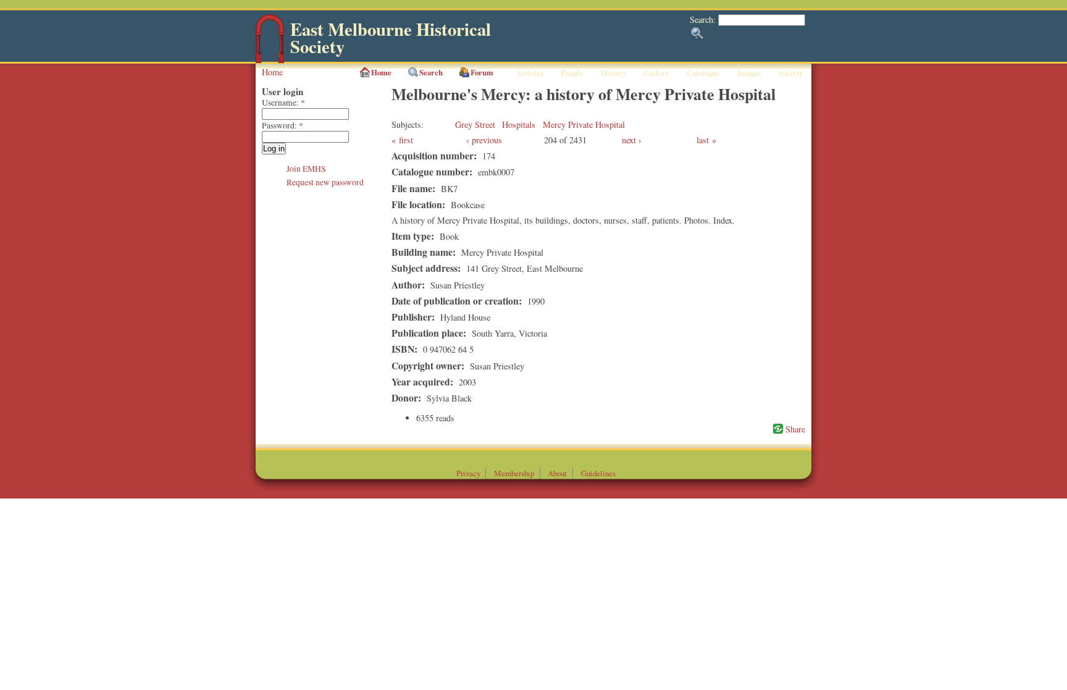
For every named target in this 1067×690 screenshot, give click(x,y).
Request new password (325, 182)
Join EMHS (306, 168)
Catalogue (703, 72)
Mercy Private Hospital (584, 124)
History (613, 72)
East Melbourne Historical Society (390, 38)
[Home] (270, 60)
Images (749, 72)
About (557, 473)
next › (632, 140)
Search (431, 72)
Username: (283, 102)
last (703, 140)
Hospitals (518, 124)
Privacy (468, 473)
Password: (282, 125)
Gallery (656, 72)
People (572, 72)
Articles (529, 72)
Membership (514, 473)
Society (791, 72)
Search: (704, 19)
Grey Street (475, 124)
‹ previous (484, 140)
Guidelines (598, 473)
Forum (482, 72)
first (406, 140)
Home (272, 72)
